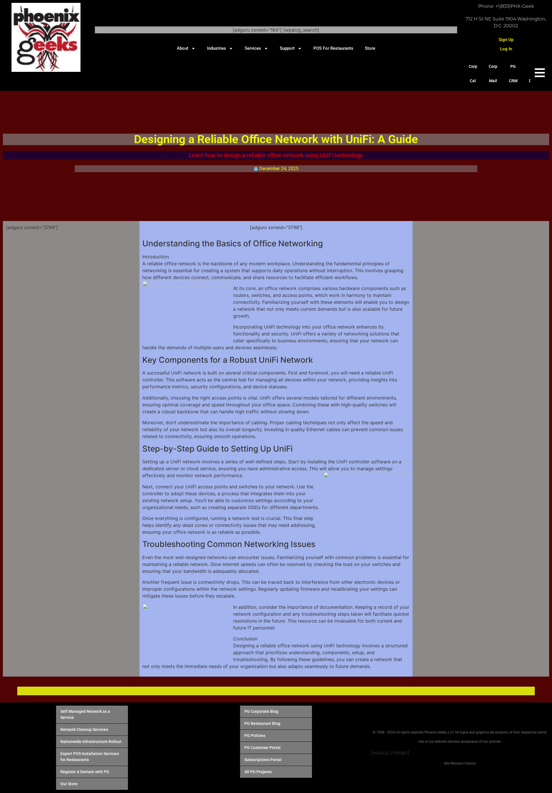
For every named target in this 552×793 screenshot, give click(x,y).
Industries (216, 48)
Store (370, 48)
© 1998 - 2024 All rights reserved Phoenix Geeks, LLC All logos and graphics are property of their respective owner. (460, 732)
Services (253, 48)
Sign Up (506, 39)
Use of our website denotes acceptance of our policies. (460, 742)
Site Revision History (460, 763)
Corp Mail (493, 73)
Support (287, 48)
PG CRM (513, 73)
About (182, 48)
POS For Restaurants (333, 48)
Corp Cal (473, 73)
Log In (506, 48)
